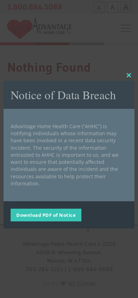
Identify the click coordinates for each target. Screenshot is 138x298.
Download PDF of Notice (46, 215)
